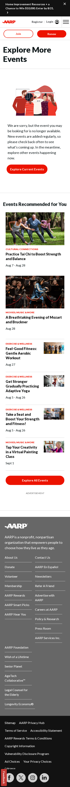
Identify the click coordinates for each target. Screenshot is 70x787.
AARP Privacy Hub (32, 723)
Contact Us (42, 557)
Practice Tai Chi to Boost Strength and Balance (33, 256)
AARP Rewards (15, 595)
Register (37, 21)
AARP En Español (46, 567)
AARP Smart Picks (17, 605)
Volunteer (11, 576)
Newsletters (43, 576)
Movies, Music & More (20, 312)
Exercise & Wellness (19, 343)
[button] (66, 22)
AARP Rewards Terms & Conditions (28, 738)
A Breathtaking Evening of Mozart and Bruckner (34, 319)
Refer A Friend (44, 586)
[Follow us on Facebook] (9, 777)
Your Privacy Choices (37, 761)
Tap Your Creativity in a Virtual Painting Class (22, 452)
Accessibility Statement (46, 730)
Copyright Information (20, 746)
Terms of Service (16, 730)
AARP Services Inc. (47, 638)
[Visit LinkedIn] (44, 777)
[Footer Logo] (35, 526)
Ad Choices (12, 761)
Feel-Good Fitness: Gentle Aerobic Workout (21, 353)
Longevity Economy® (19, 704)
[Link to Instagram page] (32, 777)
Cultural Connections (22, 249)
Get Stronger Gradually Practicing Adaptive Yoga (22, 386)
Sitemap (10, 723)
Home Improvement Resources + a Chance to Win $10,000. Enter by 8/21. (29, 6)
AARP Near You (15, 614)
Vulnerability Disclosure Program (27, 753)
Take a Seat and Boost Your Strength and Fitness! (22, 419)
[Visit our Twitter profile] (21, 777)
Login (49, 21)
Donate (10, 567)
